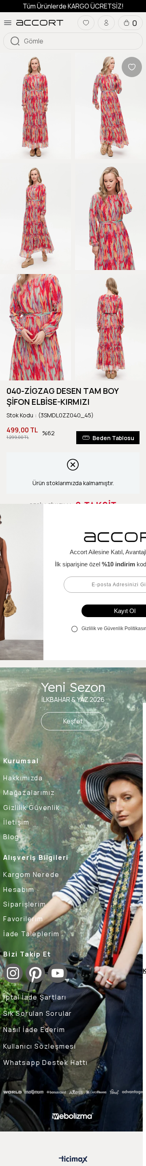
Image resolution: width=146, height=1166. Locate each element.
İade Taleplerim (31, 933)
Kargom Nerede (31, 874)
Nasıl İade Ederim (34, 1029)
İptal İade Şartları (35, 997)
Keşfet (73, 721)
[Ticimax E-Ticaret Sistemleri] (73, 1160)
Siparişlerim (24, 904)
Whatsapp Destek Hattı (45, 1062)
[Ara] (15, 41)
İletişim (16, 822)
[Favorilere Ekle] (132, 67)
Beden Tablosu (113, 438)
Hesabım (18, 889)
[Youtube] (57, 973)
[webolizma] (73, 1116)
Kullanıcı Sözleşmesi (39, 1046)
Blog (11, 836)
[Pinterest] (35, 973)
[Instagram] (13, 973)
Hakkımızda (23, 777)
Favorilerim (23, 918)
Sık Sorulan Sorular (37, 1013)
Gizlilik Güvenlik (31, 807)
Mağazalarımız (29, 792)
